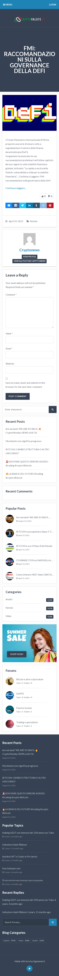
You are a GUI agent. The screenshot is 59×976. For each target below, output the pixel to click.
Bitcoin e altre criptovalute (29, 679)
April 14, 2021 (23, 564)
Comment (11, 294)
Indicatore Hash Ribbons (14, 844)
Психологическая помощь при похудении (22, 880)
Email (9, 348)
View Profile (29, 257)
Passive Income (24, 708)
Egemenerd (39, 961)
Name (9, 333)
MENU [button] (8, 4)
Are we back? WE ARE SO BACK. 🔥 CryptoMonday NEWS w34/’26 (23, 430)
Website (10, 363)
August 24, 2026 (24, 521)
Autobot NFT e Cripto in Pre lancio (19, 856)
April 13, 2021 (23, 578)
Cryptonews (29, 250)
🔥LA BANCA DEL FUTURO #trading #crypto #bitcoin (24, 475)
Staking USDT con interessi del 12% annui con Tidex (28, 832)
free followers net (11, 868)
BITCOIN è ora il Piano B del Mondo (34, 546)
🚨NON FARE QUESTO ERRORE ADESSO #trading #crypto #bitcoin (27, 463)
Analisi (9, 599)
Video (8, 616)
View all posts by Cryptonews (29, 261)
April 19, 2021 (23, 535)
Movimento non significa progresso (23, 441)
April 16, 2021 (23, 550)
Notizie (33, 221)
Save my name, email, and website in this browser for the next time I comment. (25, 384)
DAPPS (20, 693)
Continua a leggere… (15, 188)
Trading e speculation (27, 722)
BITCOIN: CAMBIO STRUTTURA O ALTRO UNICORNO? (27, 451)
